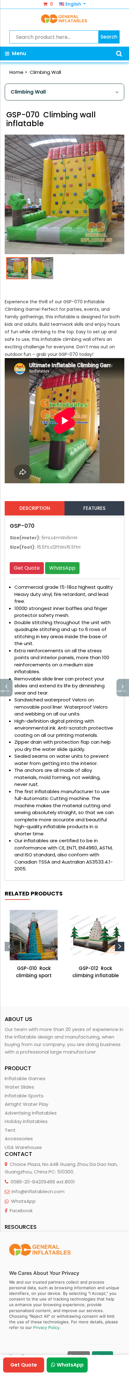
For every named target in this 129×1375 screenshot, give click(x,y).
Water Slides (19, 1087)
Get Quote (27, 568)
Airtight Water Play (26, 1104)
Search (109, 36)
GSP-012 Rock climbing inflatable (95, 972)
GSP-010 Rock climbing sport (34, 972)
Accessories (19, 1138)
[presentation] (9, 946)
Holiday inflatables (26, 1121)
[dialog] (64, 1303)
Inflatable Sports (24, 1095)
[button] (119, 53)
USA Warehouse (23, 1147)
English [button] (73, 4)
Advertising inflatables (31, 1113)
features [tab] (94, 508)
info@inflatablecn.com (38, 1191)
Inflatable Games (25, 1078)
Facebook (21, 1210)
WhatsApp (62, 568)
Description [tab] (34, 508)
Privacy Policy (46, 1327)
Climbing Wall (45, 72)
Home (16, 72)
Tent (10, 1130)
